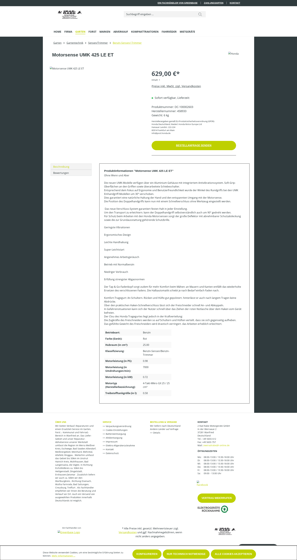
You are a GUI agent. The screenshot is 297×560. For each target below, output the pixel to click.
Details (156, 432)
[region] (97, 100)
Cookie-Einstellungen (116, 430)
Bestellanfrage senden (193, 145)
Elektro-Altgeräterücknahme (120, 445)
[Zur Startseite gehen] (70, 13)
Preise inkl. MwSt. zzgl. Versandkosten (176, 86)
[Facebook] (202, 483)
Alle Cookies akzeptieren (233, 554)
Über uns (60, 422)
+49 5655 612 (209, 438)
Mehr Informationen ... (63, 555)
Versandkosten (128, 532)
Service (107, 422)
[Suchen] (200, 14)
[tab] (71, 166)
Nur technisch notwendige (186, 554)
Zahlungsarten (213, 3)
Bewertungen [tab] (61, 173)
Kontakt (235, 3)
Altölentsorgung (113, 437)
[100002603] (97, 100)
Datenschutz (112, 453)
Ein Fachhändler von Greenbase (178, 3)
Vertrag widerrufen (217, 498)
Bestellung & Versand (163, 422)
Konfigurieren (146, 554)
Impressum (111, 441)
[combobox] (159, 14)
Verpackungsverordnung (118, 426)
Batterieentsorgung (115, 433)
